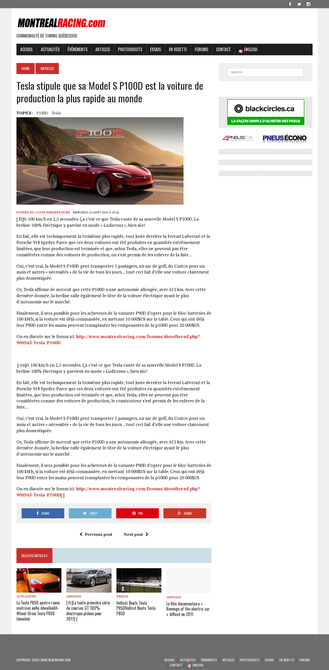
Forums (201, 49)
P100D (42, 112)
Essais (155, 49)
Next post (133, 534)
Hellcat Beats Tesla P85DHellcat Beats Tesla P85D (136, 608)
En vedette (178, 49)
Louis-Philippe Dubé (53, 212)
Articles (102, 49)
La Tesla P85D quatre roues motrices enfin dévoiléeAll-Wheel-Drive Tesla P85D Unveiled (38, 611)
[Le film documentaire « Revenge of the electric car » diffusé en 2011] (188, 590)
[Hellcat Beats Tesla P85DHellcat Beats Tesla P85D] (138, 589)
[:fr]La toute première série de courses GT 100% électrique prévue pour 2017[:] (88, 611)
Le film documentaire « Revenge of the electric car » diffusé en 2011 (188, 609)
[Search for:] (265, 72)
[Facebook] (290, 4)
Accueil (26, 49)
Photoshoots (130, 49)
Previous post (98, 534)
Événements (77, 49)
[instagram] (308, 4)
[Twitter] (299, 4)
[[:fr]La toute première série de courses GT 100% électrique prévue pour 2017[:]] (88, 589)
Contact (223, 49)
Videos (122, 596)
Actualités (50, 49)
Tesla (56, 112)
